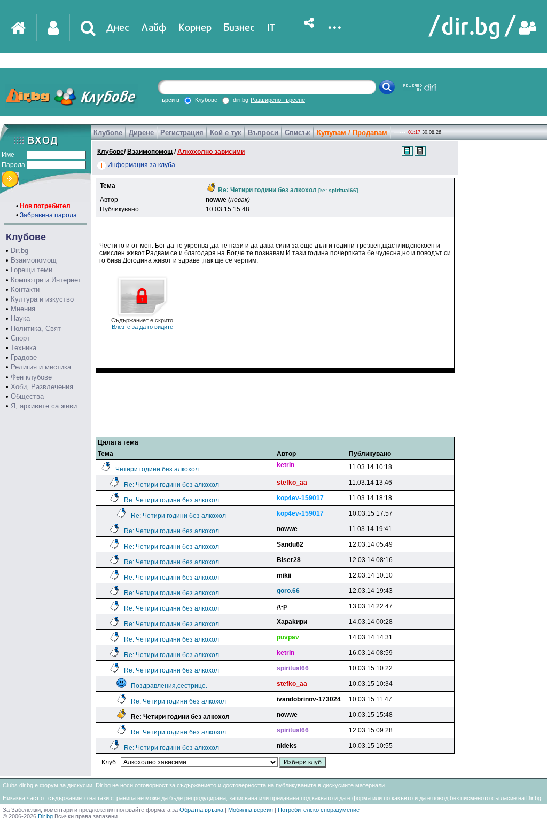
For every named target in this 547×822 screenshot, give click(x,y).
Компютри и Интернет (46, 280)
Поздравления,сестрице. (169, 686)
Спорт (20, 338)
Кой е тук (225, 133)
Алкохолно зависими (211, 151)
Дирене (141, 133)
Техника (23, 348)
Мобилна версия (250, 810)
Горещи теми (31, 270)
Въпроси (263, 133)
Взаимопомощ (34, 260)
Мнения (23, 309)
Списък (297, 133)
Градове (24, 357)
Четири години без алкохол (157, 469)
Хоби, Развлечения (42, 387)
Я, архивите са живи (44, 406)
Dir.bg (19, 251)
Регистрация (182, 133)
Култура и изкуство (42, 299)
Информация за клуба (141, 165)
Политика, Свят (36, 329)
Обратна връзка (201, 810)
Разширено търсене (278, 100)
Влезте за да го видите (142, 323)
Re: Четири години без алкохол (171, 484)
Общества (27, 396)
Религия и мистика (41, 367)
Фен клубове (31, 377)
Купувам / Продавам (352, 133)
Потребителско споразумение (319, 810)
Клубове (107, 133)
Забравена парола (48, 215)
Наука (20, 318)
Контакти (25, 290)
